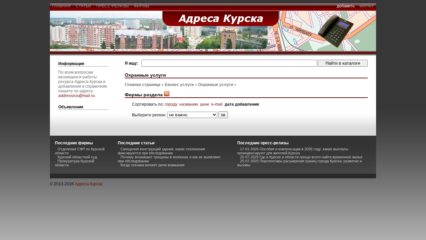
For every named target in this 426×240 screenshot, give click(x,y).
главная (61, 6)
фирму (366, 6)
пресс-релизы (112, 6)
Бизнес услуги (179, 84)
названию (188, 104)
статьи (83, 6)
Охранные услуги (215, 84)
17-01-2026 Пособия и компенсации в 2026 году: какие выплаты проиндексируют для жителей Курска (292, 151)
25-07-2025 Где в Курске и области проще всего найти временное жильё (301, 157)
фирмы (141, 6)
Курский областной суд (77, 157)
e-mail (217, 104)
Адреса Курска (89, 184)
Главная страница (142, 84)
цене (204, 104)
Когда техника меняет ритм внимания (152, 165)
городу (171, 104)
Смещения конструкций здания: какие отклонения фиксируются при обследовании (161, 151)
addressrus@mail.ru (76, 95)
